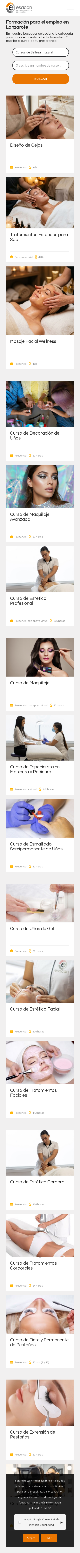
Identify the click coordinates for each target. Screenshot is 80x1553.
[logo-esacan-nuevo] (33, 8)
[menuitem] (68, 8)
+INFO (49, 1538)
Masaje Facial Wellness (33, 341)
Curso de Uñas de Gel (32, 928)
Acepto (31, 1538)
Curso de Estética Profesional (28, 601)
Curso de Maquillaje (30, 683)
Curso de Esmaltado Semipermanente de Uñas (36, 846)
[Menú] (68, 8)
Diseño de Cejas (26, 145)
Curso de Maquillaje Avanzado (30, 517)
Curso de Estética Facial (35, 1009)
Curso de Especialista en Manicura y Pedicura (35, 769)
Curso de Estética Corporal (37, 1182)
